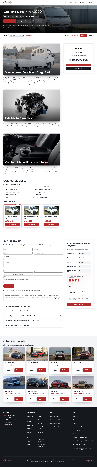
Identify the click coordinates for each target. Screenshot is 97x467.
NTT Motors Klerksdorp (41, 445)
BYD (39, 436)
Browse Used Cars (55, 427)
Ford (39, 416)
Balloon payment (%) (71, 271)
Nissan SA (29, 429)
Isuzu (28, 441)
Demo (70, 2)
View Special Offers (55, 420)
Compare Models (23, 21)
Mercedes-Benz (41, 428)
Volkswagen (30, 425)
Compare (75, 35)
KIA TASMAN (78, 391)
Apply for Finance (10, 21)
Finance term (70, 258)
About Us (75, 416)
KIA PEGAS (54, 391)
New (65, 2)
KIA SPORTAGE (33, 363)
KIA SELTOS (55, 363)
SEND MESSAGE (8, 286)
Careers (75, 420)
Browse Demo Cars (55, 423)
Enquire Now (37, 21)
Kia (39, 420)
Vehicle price (70, 253)
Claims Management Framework (83, 441)
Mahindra (41, 432)
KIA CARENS (9, 391)
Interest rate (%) (71, 266)
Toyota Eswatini (29, 421)
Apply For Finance (79, 304)
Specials (82, 2)
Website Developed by (43, 461)
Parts (74, 423)
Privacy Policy (37, 290)
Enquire (90, 35)
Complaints (76, 434)
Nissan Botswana (30, 433)
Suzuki (28, 444)
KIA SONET (77, 363)
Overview (68, 35)
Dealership (7, 256)
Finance (83, 35)
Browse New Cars (55, 416)
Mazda (40, 423)
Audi (28, 437)
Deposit (69, 262)
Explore (9, 370)
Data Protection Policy (79, 444)
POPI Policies (76, 430)
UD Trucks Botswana (41, 440)
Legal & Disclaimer (78, 427)
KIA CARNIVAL (33, 391)
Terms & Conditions (27, 290)
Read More (58, 299)
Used (76, 2)
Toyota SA (30, 416)
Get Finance (12, 224)
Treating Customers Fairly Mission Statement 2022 (83, 449)
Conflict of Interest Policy (80, 437)
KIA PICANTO (9, 363)
